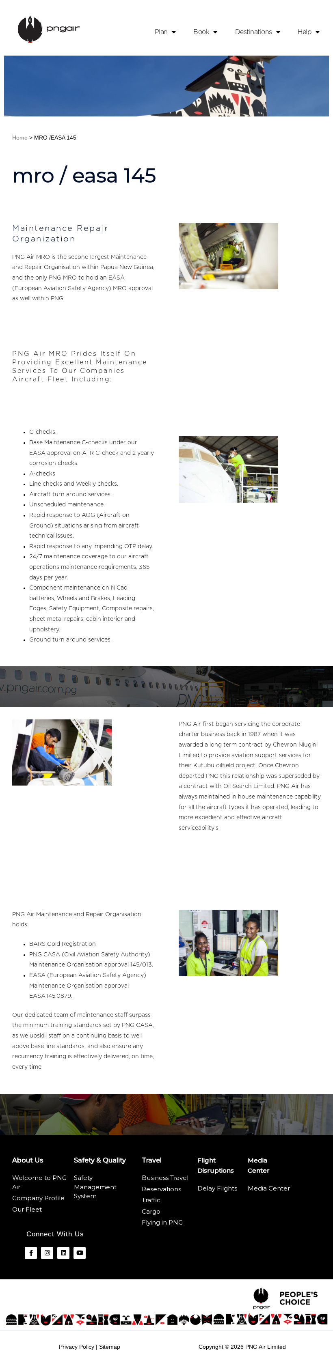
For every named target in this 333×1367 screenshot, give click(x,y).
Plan (161, 32)
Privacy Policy (76, 1346)
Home (20, 137)
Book (201, 32)
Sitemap (109, 1346)
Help (304, 32)
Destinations (253, 32)
